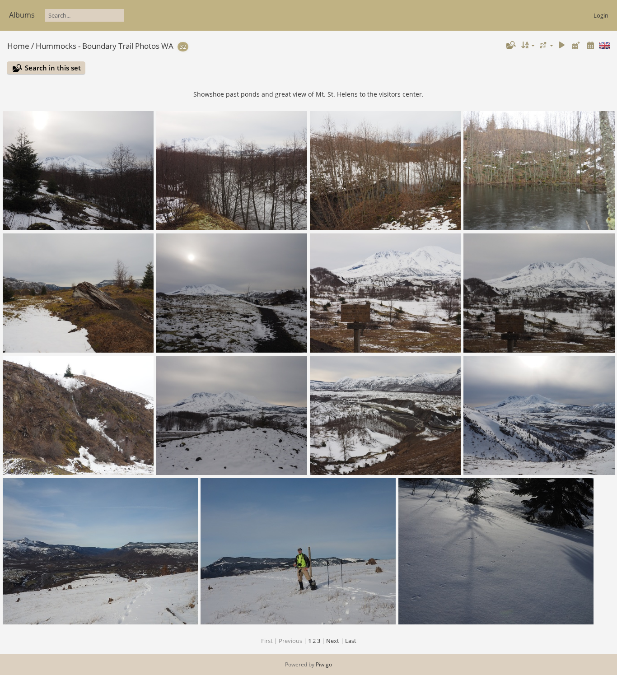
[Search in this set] (510, 45)
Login (601, 15)
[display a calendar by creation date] (590, 45)
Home (18, 46)
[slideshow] (561, 45)
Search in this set (53, 67)
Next (332, 641)
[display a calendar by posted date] (575, 45)
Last (350, 641)
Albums (22, 15)
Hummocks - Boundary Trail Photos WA (104, 46)
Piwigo (324, 664)
